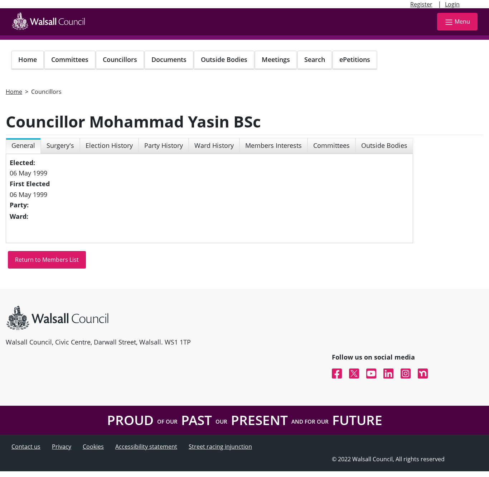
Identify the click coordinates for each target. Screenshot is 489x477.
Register (421, 4)
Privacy (61, 446)
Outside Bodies (224, 59)
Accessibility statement (146, 446)
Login (452, 4)
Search (314, 59)
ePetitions (354, 59)
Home (27, 59)
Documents (169, 59)
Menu (462, 21)
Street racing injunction (220, 446)
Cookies (93, 446)
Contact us (25, 446)
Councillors (120, 59)
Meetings (276, 59)
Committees (69, 59)
